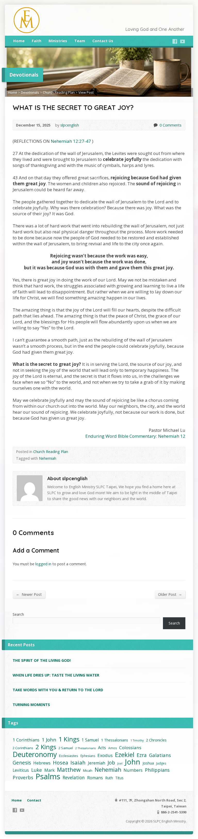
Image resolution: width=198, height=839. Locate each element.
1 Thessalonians (114, 740)
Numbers (133, 770)
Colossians (130, 748)
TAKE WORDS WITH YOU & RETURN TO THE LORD (58, 689)
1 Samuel (90, 740)
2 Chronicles (156, 740)
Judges (161, 763)
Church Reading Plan (59, 92)
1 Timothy (137, 740)
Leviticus (21, 770)
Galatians (160, 755)
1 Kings (69, 739)
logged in (43, 563)
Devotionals (30, 92)
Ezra (142, 755)
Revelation (74, 778)
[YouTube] (182, 41)
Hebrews (42, 763)
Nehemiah (47, 458)
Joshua (148, 763)
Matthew (69, 770)
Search (18, 614)
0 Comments (155, 125)
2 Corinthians (23, 748)
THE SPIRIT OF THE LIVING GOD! (42, 660)
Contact (34, 800)
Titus (119, 777)
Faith (36, 40)
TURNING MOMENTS (31, 704)
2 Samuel (66, 748)
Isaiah (78, 763)
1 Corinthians (26, 740)
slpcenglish (69, 125)
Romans (95, 778)
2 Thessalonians (85, 748)
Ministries (57, 40)
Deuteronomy (35, 754)
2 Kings (46, 747)
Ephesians (87, 756)
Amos (112, 748)
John (132, 762)
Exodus (105, 755)
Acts (102, 748)
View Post (86, 92)
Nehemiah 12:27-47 (71, 141)
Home (18, 40)
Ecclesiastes (68, 755)
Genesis (22, 763)
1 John (49, 740)
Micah (87, 770)
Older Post (170, 594)
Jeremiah (96, 763)
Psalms (48, 776)
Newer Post (29, 594)
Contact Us (102, 40)
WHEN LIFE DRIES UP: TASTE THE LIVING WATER (56, 675)
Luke (36, 770)
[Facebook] (174, 41)
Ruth (109, 777)
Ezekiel (124, 755)
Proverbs (23, 777)
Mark (49, 770)
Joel (119, 763)
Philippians (157, 770)
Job (111, 763)
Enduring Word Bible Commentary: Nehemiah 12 (135, 436)
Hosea (60, 763)
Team (79, 40)
